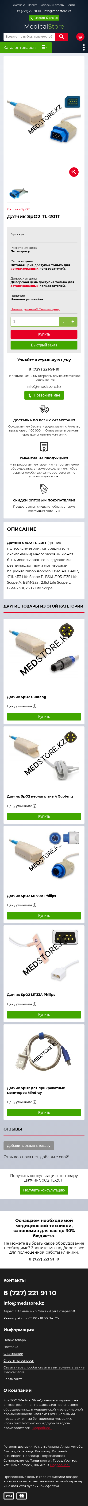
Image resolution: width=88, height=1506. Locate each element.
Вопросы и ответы (51, 5)
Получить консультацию (44, 1190)
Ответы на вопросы (19, 1360)
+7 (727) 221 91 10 (29, 11)
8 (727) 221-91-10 (44, 369)
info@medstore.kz (57, 11)
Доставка (19, 5)
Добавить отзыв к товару (28, 1146)
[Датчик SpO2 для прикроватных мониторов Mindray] (44, 1052)
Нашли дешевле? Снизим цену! (35, 309)
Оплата (32, 5)
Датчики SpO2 (18, 209)
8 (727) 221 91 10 (44, 1259)
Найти (61, 37)
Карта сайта (13, 1379)
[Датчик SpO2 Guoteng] (44, 654)
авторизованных (24, 268)
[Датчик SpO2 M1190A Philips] (44, 857)
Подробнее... (42, 1428)
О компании (13, 1353)
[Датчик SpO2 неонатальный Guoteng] (44, 758)
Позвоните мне (47, 395)
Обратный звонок (46, 18)
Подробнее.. (60, 1465)
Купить (44, 334)
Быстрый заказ (44, 345)
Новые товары (15, 1340)
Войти (71, 5)
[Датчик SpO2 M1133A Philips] (44, 956)
